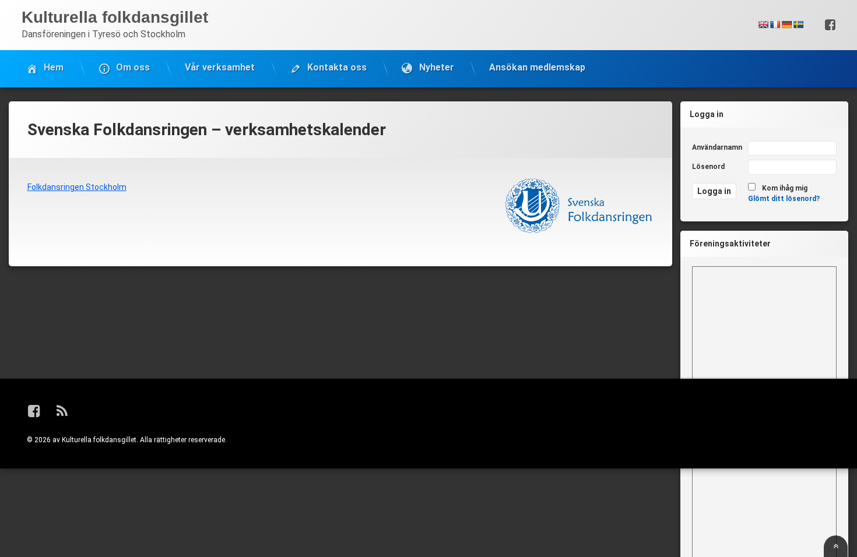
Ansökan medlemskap (537, 67)
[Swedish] (798, 24)
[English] (763, 24)
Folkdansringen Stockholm (77, 187)
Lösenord (708, 167)
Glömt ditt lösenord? (784, 199)
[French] (775, 24)
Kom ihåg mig (784, 188)
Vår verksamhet (220, 67)
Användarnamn (717, 147)
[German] (786, 24)
